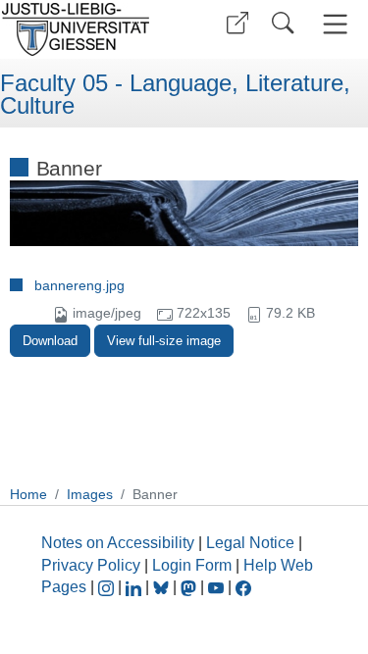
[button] (237, 23)
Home (28, 494)
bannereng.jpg (79, 285)
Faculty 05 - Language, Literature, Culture (175, 95)
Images (90, 494)
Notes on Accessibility (119, 542)
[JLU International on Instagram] (108, 587)
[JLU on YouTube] (218, 587)
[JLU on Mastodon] (190, 587)
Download (50, 340)
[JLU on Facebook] (243, 587)
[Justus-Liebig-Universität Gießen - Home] (89, 29)
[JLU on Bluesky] (163, 587)
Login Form (192, 565)
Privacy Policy (90, 565)
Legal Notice (250, 542)
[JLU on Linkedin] (135, 587)
